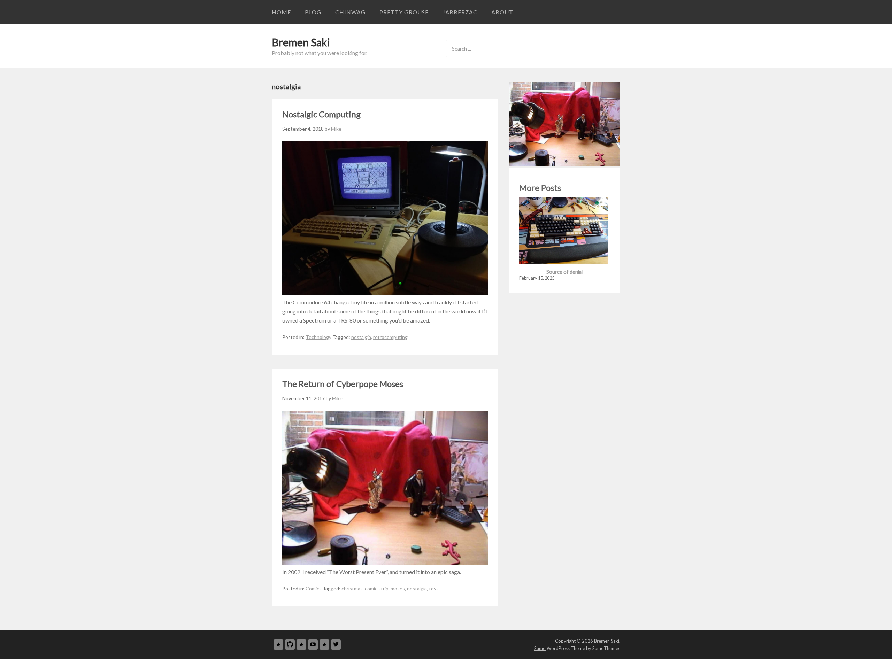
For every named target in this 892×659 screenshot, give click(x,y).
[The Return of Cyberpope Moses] (385, 562)
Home (281, 12)
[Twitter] (336, 644)
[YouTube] (313, 644)
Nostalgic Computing (321, 114)
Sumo (540, 648)
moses (398, 588)
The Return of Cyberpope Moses (342, 384)
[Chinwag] (278, 644)
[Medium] (301, 644)
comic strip (377, 588)
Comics (314, 588)
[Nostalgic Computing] (385, 293)
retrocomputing (390, 337)
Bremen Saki (301, 42)
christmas (352, 588)
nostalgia (361, 337)
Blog (313, 12)
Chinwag (350, 12)
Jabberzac (460, 12)
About (502, 12)
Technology (318, 337)
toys (434, 588)
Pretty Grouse (404, 12)
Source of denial (564, 272)
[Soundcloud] (324, 644)
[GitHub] (290, 644)
